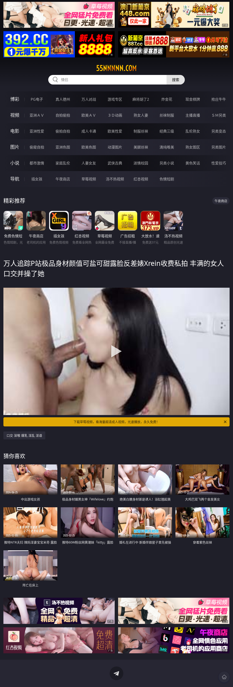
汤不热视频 (115, 179)
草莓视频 (88, 179)
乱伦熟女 (192, 131)
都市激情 (37, 163)
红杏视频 (141, 179)
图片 (14, 147)
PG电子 (37, 99)
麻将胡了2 (140, 99)
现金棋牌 (192, 99)
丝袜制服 (167, 115)
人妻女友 (88, 163)
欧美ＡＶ (88, 115)
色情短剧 (167, 179)
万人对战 (88, 99)
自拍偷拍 (63, 115)
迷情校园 (141, 163)
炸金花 (166, 99)
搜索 (175, 79)
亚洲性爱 (37, 131)
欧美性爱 (115, 131)
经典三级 (167, 131)
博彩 (14, 99)
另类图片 (218, 147)
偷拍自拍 (63, 131)
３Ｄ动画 (115, 115)
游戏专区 (115, 99)
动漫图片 (115, 147)
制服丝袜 (141, 131)
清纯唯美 (167, 147)
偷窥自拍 (37, 147)
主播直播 (192, 115)
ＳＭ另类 (218, 115)
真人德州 (63, 99)
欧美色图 (88, 147)
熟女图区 (192, 147)
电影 (14, 131)
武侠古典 (115, 163)
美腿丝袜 (141, 147)
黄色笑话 (192, 163)
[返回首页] (224, 677)
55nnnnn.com (116, 68)
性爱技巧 (218, 163)
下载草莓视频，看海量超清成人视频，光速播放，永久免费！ (116, 422)
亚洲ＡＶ (37, 115)
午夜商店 (63, 179)
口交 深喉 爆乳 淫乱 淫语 (24, 435)
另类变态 (218, 131)
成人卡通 (88, 131)
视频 (14, 115)
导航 (14, 179)
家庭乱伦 (63, 163)
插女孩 (36, 179)
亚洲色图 (63, 147)
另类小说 (167, 163)
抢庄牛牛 (218, 99)
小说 (14, 163)
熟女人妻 (141, 115)
